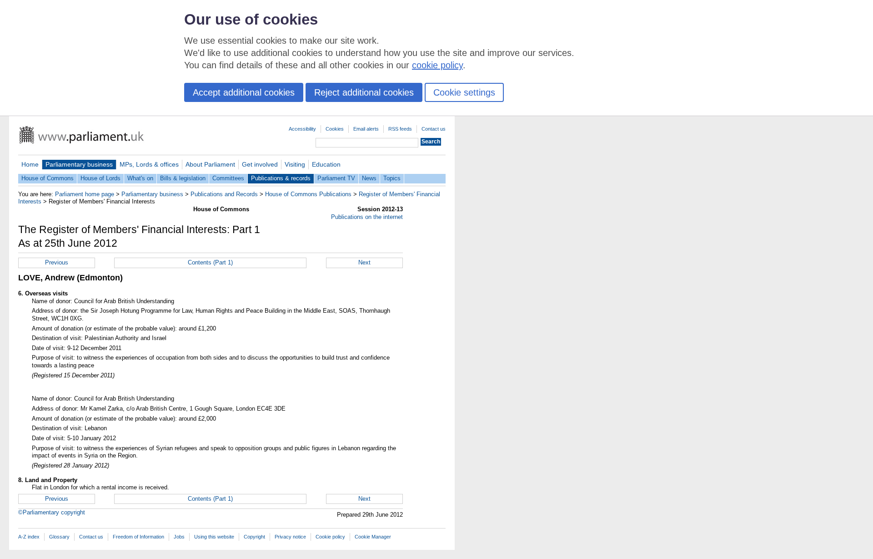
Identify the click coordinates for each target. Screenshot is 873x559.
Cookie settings (464, 92)
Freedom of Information (138, 536)
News (369, 178)
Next (364, 262)
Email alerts (366, 129)
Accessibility (302, 129)
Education (326, 164)
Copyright (254, 536)
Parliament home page (84, 194)
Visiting (295, 164)
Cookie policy (330, 536)
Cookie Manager (373, 536)
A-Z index (29, 536)
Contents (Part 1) (210, 262)
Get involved (260, 164)
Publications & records (281, 178)
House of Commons (47, 178)
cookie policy (437, 65)
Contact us (433, 129)
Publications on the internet (367, 216)
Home (30, 164)
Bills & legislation (183, 178)
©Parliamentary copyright (51, 512)
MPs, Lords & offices (149, 164)
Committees (228, 178)
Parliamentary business (79, 164)
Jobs (179, 536)
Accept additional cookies (244, 92)
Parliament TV (336, 178)
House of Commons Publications (308, 194)
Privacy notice (290, 536)
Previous (56, 262)
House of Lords (100, 178)
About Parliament (210, 164)
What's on (140, 178)
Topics (392, 178)
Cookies (335, 129)
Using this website (214, 536)
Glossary (59, 536)
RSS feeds (400, 129)
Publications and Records (224, 194)
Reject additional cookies (364, 92)
